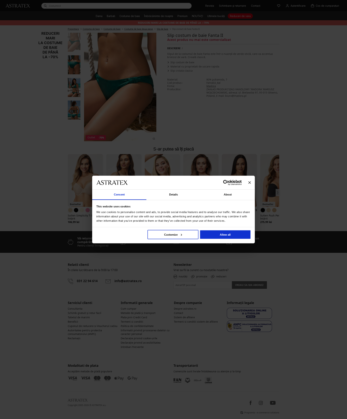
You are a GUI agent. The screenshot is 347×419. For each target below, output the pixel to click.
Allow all (225, 234)
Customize (171, 234)
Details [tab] (173, 194)
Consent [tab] (119, 194)
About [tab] (228, 194)
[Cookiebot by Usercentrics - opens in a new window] (226, 182)
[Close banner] (249, 182)
